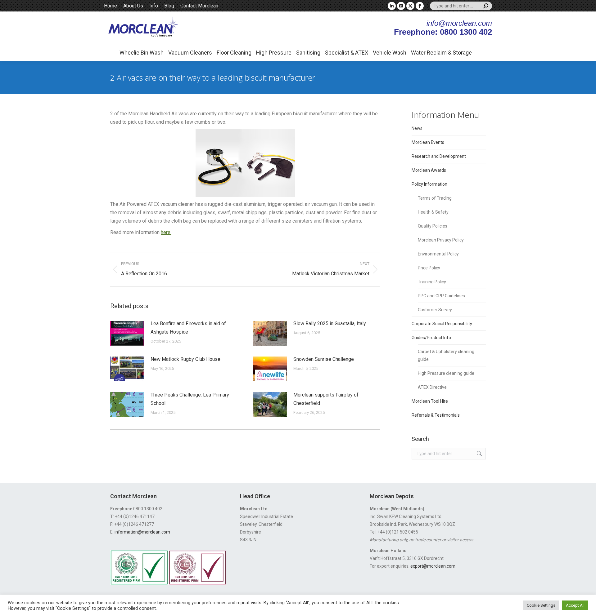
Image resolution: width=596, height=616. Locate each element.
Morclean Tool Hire (430, 401)
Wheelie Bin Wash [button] (142, 52)
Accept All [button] (575, 605)
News (417, 128)
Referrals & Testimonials (436, 415)
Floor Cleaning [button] (234, 52)
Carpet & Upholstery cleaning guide (446, 355)
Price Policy (429, 267)
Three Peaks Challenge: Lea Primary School (190, 399)
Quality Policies (432, 226)
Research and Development (439, 156)
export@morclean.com (432, 566)
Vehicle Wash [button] (389, 52)
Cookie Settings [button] (541, 605)
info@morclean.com (459, 23)
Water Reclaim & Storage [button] (441, 52)
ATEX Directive (432, 387)
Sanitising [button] (308, 52)
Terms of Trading (435, 198)
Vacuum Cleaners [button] (190, 52)
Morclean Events (428, 142)
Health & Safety (433, 212)
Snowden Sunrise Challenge (323, 359)
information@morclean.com (142, 532)
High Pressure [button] (273, 52)
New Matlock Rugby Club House (185, 359)
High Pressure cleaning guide (446, 373)
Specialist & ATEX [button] (346, 52)
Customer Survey (435, 309)
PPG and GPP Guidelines (441, 295)
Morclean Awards (429, 170)
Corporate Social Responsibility (442, 323)
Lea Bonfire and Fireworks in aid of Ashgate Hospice (188, 328)
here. (166, 232)
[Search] (485, 6)
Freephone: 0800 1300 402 (443, 32)
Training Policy (432, 281)
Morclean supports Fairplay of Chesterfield (326, 399)
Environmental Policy (438, 253)
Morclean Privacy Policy (441, 239)
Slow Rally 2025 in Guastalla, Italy (329, 323)
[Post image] (127, 333)
